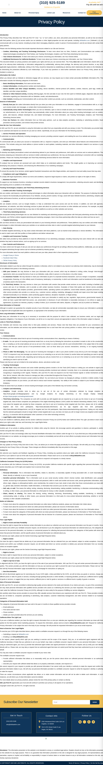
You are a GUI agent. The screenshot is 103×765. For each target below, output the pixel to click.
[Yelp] (89, 721)
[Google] (80, 721)
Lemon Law (51, 13)
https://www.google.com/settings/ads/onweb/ (19, 396)
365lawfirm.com (85, 40)
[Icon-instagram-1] (84, 721)
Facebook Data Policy (10, 258)
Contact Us (82, 13)
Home (4, 13)
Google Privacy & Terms (11, 255)
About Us (17, 13)
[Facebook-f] (93, 721)
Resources (66, 13)
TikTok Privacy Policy (10, 260)
